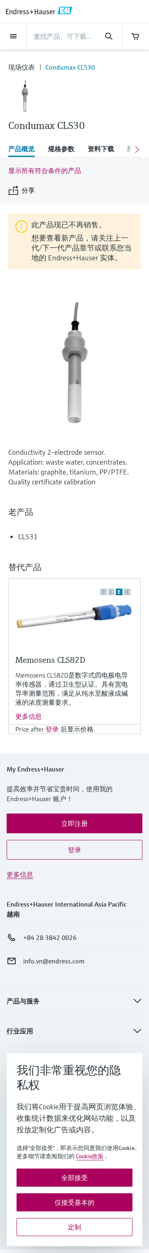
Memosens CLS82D (50, 660)
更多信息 (28, 716)
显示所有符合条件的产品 (44, 170)
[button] (74, 823)
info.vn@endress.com (53, 961)
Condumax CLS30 (70, 67)
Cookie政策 (89, 1156)
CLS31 (28, 536)
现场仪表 (21, 67)
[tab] (24, 149)
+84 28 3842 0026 (50, 937)
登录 (52, 729)
